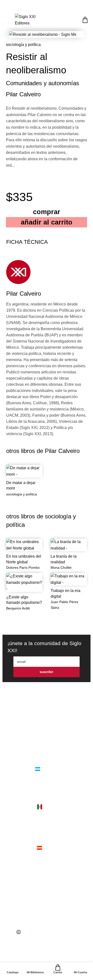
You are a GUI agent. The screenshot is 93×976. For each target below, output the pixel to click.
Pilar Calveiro (23, 94)
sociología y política (23, 44)
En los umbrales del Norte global (23, 559)
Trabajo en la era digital (65, 593)
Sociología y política (21, 494)
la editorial (46, 741)
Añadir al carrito (46, 222)
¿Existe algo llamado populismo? (24, 600)
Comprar (46, 212)
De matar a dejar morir (20, 485)
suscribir (46, 672)
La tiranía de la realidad (64, 559)
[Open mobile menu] (6, 19)
